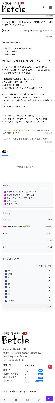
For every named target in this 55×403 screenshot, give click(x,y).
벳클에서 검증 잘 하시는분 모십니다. (21, 191)
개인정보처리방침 (10, 373)
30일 (49, 266)
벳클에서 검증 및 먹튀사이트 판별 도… (22, 194)
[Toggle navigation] (50, 7)
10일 (40, 266)
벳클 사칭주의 (12, 203)
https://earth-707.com (21, 48)
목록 (51, 15)
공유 (51, 36)
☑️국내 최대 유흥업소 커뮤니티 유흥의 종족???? (31, 139)
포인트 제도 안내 (13, 200)
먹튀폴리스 (8, 380)
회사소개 (7, 369)
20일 (45, 266)
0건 (27, 31)
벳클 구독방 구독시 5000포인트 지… (21, 197)
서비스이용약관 (9, 377)
